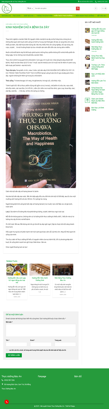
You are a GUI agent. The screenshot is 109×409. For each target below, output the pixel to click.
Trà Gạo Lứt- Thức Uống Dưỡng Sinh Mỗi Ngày (98, 67)
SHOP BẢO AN (28, 16)
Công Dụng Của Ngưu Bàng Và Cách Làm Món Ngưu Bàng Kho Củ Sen (98, 91)
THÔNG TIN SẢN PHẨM (44, 16)
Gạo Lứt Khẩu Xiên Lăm (98, 75)
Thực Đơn (16, 16)
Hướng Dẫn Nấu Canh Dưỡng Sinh (40, 279)
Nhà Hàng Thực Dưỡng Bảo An (63, 279)
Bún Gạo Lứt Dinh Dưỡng (97, 109)
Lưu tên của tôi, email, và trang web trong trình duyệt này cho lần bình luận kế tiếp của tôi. (37, 350)
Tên (7, 340)
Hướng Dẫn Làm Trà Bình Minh (98, 82)
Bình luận (9, 322)
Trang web (58, 340)
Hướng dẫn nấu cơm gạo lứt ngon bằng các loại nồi (17, 280)
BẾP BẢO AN (101, 16)
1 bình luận (95, 35)
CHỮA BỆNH (9, 24)
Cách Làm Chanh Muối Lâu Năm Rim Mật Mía (98, 101)
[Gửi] (78, 8)
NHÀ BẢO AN (6, 16)
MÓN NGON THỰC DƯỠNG (85, 16)
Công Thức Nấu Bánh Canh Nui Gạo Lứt (98, 58)
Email (32, 340)
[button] (96, 8)
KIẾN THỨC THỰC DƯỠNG (63, 16)
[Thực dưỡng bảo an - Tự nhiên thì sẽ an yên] (12, 8)
